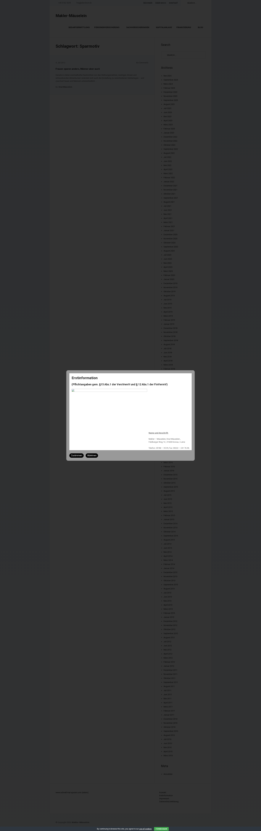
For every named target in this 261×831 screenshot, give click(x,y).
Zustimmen (76, 455)
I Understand (161, 829)
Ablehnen (92, 455)
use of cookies (145, 829)
